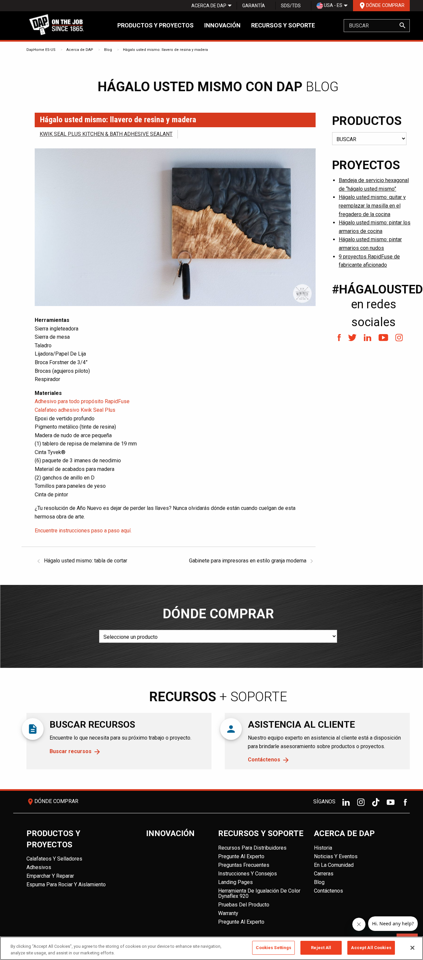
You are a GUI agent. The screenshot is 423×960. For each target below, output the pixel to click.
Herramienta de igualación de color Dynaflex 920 (259, 893)
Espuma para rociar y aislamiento (66, 884)
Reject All (321, 947)
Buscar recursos (71, 751)
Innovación (222, 25)
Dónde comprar (381, 6)
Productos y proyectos (155, 25)
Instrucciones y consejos (247, 873)
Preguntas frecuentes (243, 865)
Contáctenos (264, 759)
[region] (211, 948)
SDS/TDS (291, 5)
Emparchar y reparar (50, 876)
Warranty (228, 913)
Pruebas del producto (243, 905)
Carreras (323, 873)
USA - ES (332, 5)
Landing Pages (235, 882)
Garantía (253, 5)
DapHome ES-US (41, 50)
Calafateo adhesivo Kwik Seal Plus (75, 410)
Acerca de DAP (208, 5)
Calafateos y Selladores (54, 859)
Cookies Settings (273, 947)
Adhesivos (38, 867)
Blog (108, 50)
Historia (323, 848)
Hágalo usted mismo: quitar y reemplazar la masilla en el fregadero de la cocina (372, 205)
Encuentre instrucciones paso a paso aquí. (83, 530)
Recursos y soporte (283, 25)
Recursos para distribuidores (252, 848)
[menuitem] (209, 6)
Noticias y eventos (336, 856)
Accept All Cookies (371, 947)
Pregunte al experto (241, 856)
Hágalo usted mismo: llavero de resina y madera (165, 50)
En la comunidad (334, 865)
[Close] (412, 948)
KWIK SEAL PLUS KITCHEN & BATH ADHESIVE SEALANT (106, 134)
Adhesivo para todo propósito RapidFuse (82, 401)
